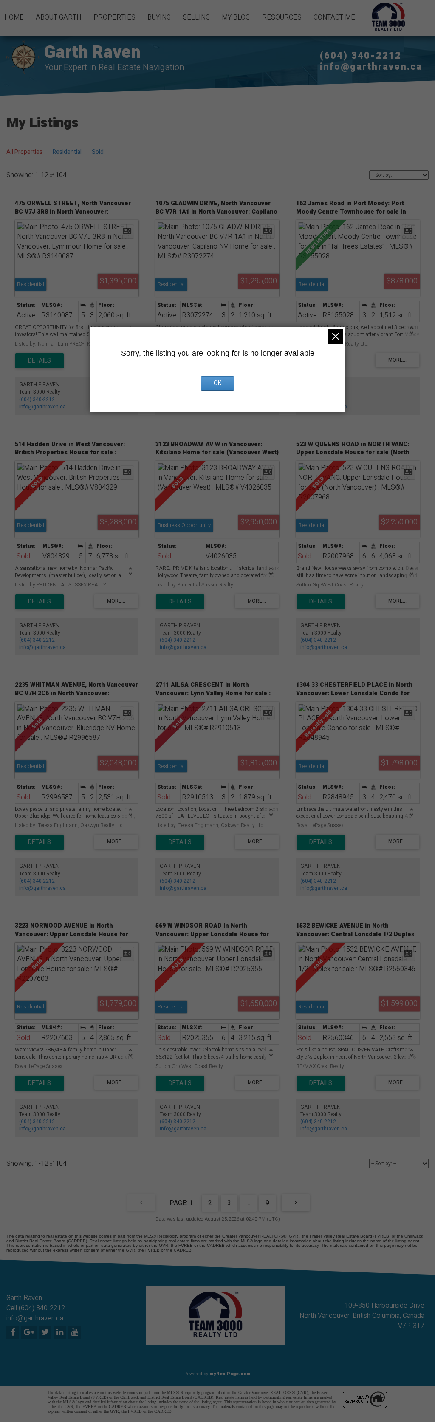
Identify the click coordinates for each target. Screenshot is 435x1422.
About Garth (58, 17)
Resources (282, 17)
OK (217, 383)
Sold (98, 151)
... (248, 1203)
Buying (159, 17)
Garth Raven (92, 52)
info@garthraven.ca (371, 67)
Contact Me (334, 17)
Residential (67, 151)
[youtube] (75, 1333)
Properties (114, 17)
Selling (196, 17)
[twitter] (46, 1333)
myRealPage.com (230, 1373)
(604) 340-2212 (360, 55)
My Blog (236, 17)
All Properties (24, 151)
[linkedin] (61, 1333)
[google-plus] (30, 1333)
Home (14, 17)
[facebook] (13, 1333)
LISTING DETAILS (39, 360)
